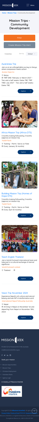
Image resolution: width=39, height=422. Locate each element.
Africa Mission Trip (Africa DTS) (17, 132)
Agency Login (6, 378)
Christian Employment (9, 371)
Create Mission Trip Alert (19, 45)
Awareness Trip (9, 64)
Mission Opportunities (9, 365)
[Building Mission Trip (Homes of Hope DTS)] (19, 175)
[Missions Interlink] (19, 391)
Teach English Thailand (12, 257)
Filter (19, 38)
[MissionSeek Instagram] (10, 355)
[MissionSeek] (10, 5)
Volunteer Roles (7, 374)
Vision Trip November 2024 (15, 293)
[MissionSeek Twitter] (4, 355)
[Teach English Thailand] (19, 238)
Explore (23, 91)
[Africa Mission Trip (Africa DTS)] (19, 114)
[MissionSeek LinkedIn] (7, 355)
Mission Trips (12, 13)
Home (4, 13)
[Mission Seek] (13, 340)
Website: (28, 413)
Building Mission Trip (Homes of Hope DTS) (17, 194)
